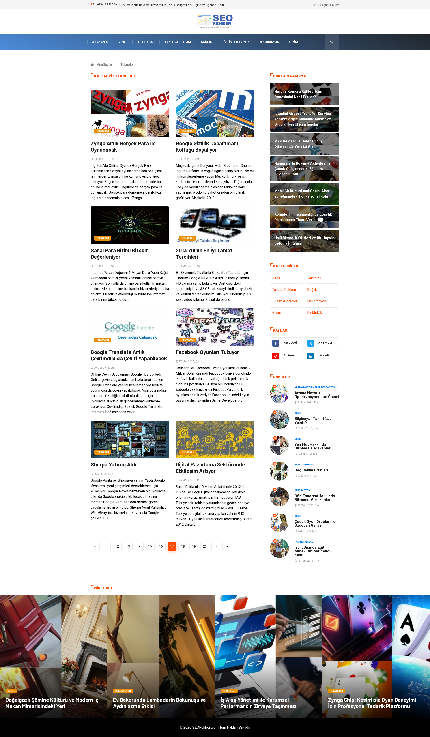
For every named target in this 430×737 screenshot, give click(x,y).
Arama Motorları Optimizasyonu (316, 387)
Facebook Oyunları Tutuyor (207, 352)
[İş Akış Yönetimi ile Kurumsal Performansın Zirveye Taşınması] (268, 656)
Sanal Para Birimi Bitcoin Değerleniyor (120, 253)
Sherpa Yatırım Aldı (113, 464)
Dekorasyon (269, 42)
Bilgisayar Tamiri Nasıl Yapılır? (314, 420)
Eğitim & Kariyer (235, 42)
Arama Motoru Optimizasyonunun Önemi (317, 394)
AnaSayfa (100, 42)
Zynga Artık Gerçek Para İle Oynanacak (123, 146)
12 (117, 546)
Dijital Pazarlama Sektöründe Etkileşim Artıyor (210, 467)
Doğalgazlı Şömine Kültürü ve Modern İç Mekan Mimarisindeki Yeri (52, 702)
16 (161, 546)
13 (128, 546)
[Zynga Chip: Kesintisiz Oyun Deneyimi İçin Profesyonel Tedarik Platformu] (376, 656)
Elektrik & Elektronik (315, 315)
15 (150, 546)
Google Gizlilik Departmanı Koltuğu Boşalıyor (207, 146)
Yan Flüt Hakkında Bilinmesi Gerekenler (313, 446)
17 (172, 546)
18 (183, 546)
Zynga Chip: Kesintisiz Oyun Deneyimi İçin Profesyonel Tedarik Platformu (372, 702)
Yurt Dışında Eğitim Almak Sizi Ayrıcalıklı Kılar (313, 551)
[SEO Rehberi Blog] (215, 21)
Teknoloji (146, 42)
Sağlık (206, 42)
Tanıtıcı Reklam (177, 42)
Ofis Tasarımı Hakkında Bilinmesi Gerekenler (315, 497)
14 (139, 546)
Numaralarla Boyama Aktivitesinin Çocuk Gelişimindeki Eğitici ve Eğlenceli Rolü (173, 5)
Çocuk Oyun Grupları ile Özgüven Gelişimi (315, 523)
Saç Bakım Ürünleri (311, 469)
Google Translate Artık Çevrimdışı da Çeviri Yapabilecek (129, 355)
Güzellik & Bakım (304, 464)
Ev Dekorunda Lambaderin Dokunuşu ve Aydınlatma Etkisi (159, 702)
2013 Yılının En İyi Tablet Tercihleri (204, 253)
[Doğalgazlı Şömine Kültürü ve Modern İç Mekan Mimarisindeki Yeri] (54, 656)
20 (205, 546)
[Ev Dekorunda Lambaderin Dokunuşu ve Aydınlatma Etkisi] (161, 656)
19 (194, 546)
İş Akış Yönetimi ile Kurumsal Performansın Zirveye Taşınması (258, 702)
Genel (122, 42)
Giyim (293, 42)
